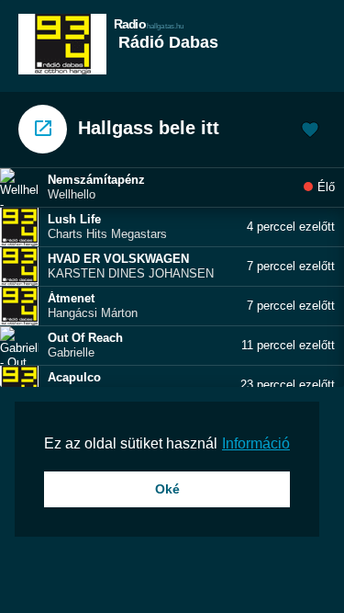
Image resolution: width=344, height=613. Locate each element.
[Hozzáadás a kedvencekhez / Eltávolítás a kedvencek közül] (310, 131)
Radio (149, 23)
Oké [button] (167, 489)
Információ (256, 443)
